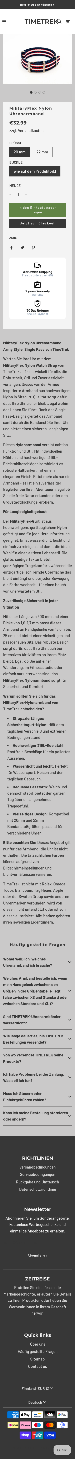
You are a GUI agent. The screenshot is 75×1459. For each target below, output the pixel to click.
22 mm (42, 151)
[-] (10, 194)
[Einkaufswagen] (68, 21)
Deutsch (35, 1402)
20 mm (20, 151)
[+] (26, 194)
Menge (15, 185)
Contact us (37, 1366)
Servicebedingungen (37, 1174)
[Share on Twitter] (22, 247)
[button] (31, 92)
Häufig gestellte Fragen (38, 1351)
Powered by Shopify (51, 1447)
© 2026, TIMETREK (23, 1447)
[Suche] (59, 21)
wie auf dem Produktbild (35, 171)
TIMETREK (38, 21)
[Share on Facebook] (11, 247)
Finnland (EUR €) (35, 1388)
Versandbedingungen (37, 1167)
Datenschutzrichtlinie (37, 1189)
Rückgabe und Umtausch (37, 1181)
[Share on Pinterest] (33, 247)
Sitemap (37, 1359)
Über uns (37, 1344)
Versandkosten (31, 130)
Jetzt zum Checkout (37, 223)
